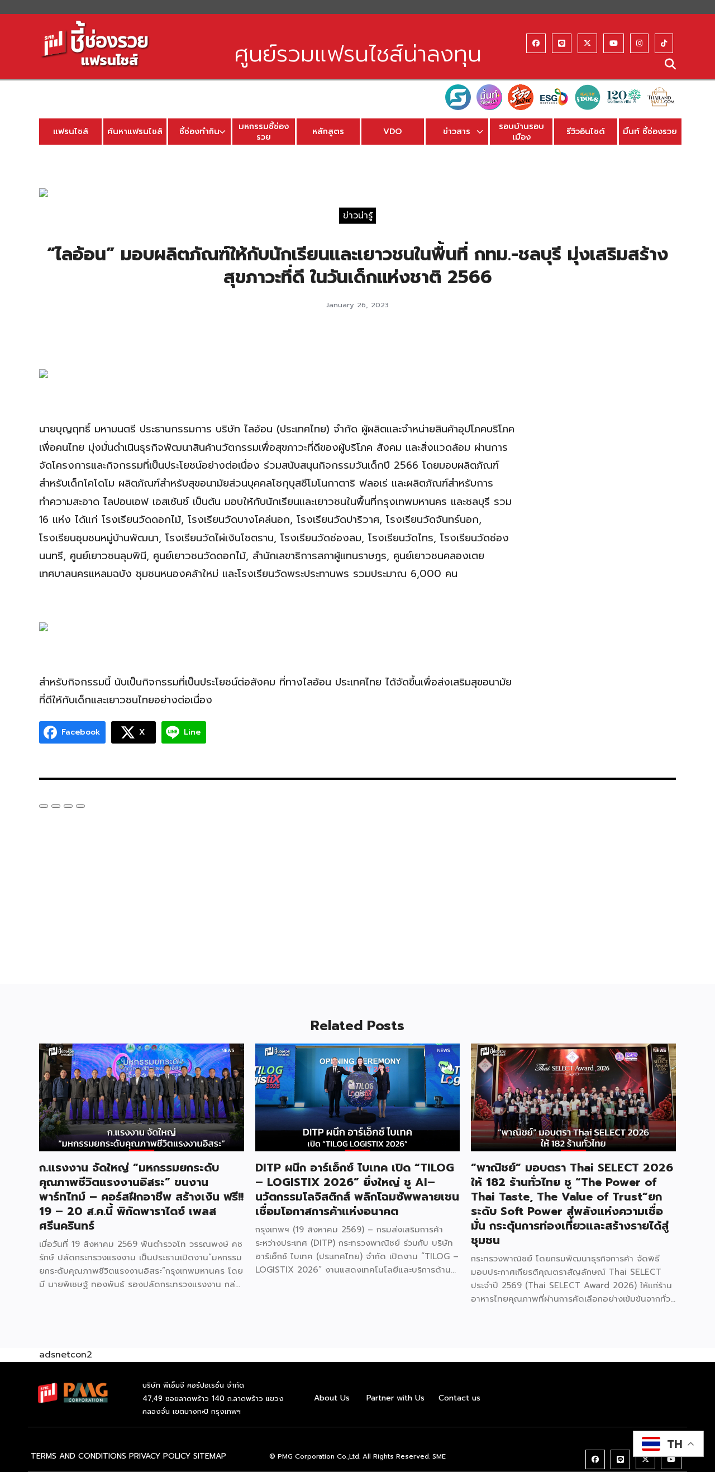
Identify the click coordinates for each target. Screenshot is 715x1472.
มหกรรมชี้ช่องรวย (264, 131)
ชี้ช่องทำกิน (199, 131)
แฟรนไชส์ (70, 131)
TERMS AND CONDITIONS (78, 1456)
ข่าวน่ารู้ (358, 215)
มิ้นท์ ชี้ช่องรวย (650, 131)
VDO (392, 131)
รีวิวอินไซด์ (585, 131)
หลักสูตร (328, 131)
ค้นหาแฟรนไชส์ (135, 131)
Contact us (459, 1398)
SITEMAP (209, 1456)
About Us (332, 1398)
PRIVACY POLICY (159, 1456)
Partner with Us (395, 1398)
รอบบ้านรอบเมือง (521, 131)
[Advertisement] (607, 506)
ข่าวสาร (456, 131)
